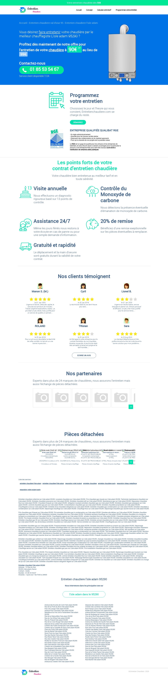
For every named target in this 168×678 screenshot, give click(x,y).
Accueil (79, 10)
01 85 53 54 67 (44, 69)
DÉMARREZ (78, 122)
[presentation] (131, 407)
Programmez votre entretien (126, 10)
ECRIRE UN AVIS (84, 355)
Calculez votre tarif (104, 10)
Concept (89, 10)
